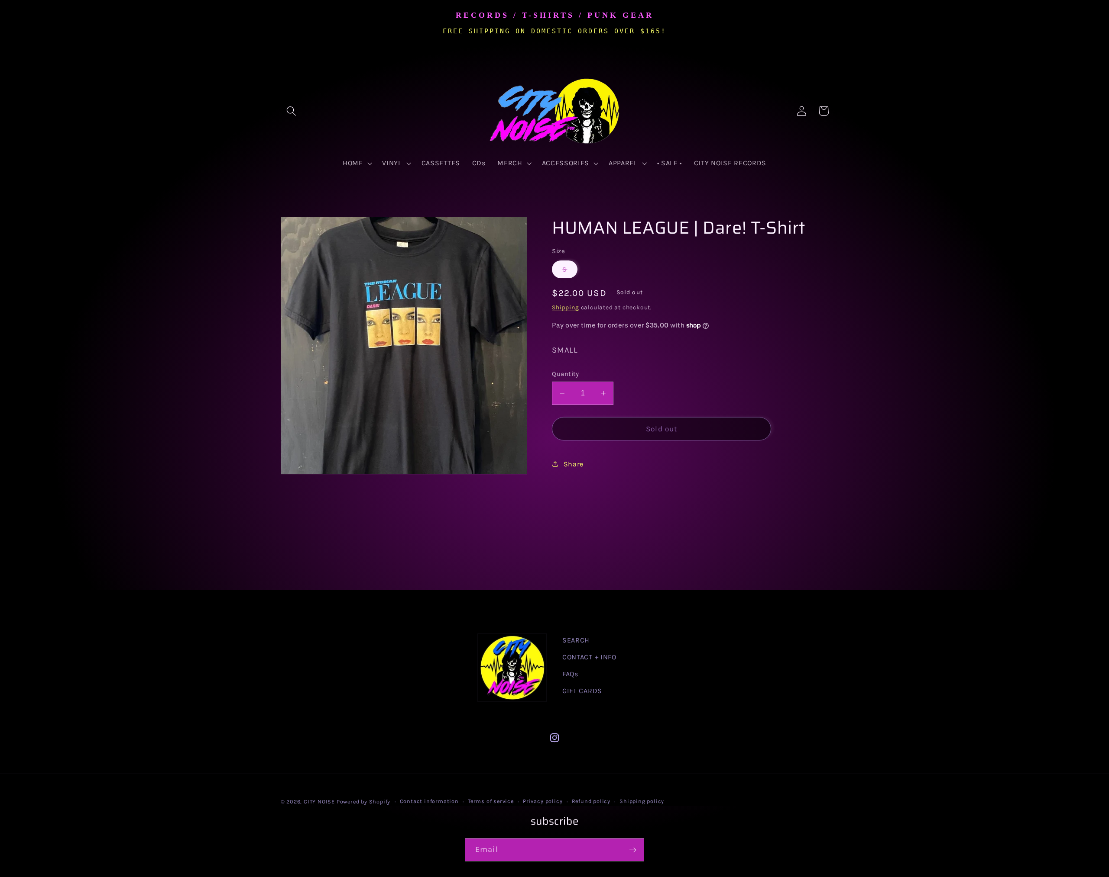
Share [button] (574, 463)
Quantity (565, 373)
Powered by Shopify (364, 801)
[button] (292, 111)
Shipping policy (641, 801)
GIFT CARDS (582, 691)
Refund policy (591, 801)
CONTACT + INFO (589, 657)
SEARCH (576, 640)
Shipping (565, 307)
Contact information (429, 801)
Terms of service (491, 801)
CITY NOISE (320, 801)
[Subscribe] (633, 849)
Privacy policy (542, 801)
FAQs (570, 674)
